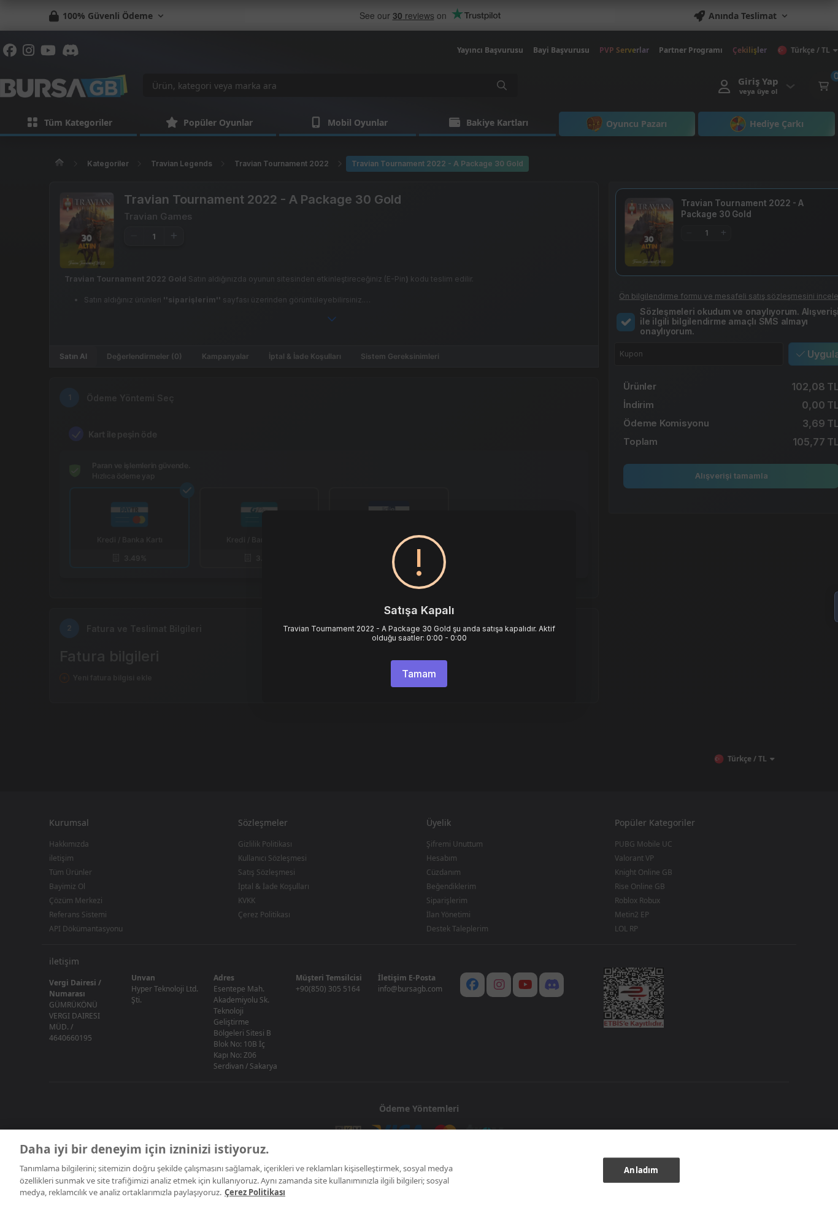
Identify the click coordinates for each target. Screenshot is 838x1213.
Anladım (641, 1169)
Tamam (419, 674)
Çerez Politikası (255, 1192)
